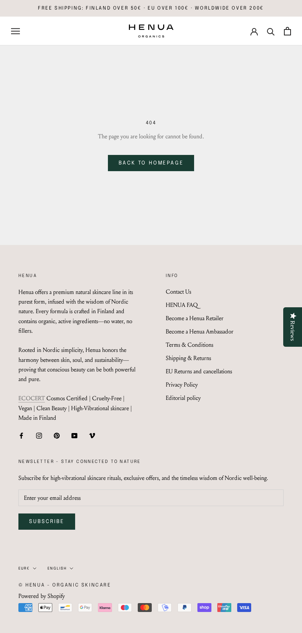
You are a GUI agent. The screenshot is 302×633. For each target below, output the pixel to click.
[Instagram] (39, 435)
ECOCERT (31, 398)
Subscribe (46, 521)
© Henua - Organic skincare (64, 585)
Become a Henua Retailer (195, 318)
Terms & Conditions (189, 344)
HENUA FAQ (182, 304)
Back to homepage (151, 163)
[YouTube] (74, 435)
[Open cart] (287, 31)
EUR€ (24, 568)
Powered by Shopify (41, 595)
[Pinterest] (57, 435)
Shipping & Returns (188, 358)
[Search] (271, 31)
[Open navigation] (15, 31)
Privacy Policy (182, 384)
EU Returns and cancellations (199, 371)
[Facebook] (21, 435)
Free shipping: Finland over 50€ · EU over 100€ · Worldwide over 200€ (151, 8)
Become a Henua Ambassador (199, 331)
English (57, 568)
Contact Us (178, 291)
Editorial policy (183, 397)
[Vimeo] (92, 435)
